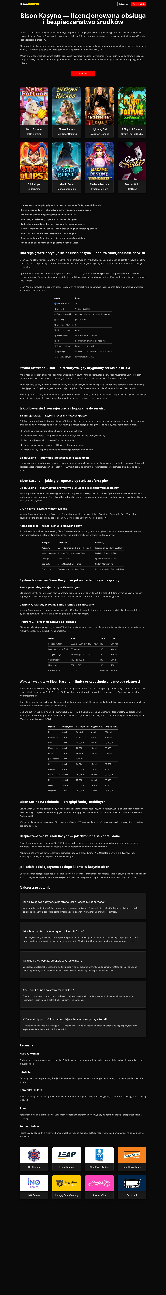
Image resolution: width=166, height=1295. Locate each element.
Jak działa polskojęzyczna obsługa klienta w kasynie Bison (49, 242)
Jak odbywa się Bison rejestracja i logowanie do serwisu (48, 214)
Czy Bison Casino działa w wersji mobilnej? (48, 990)
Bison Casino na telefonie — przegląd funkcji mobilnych (48, 233)
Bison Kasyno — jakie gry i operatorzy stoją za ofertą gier (48, 219)
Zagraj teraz (83, 73)
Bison (29, 4)
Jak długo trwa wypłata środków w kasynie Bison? (52, 960)
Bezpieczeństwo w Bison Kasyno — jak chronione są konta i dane (52, 238)
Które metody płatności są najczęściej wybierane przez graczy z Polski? (65, 1019)
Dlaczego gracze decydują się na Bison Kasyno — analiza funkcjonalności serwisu (61, 205)
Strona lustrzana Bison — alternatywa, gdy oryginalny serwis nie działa (55, 210)
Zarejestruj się (139, 4)
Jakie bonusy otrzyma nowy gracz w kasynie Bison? (53, 931)
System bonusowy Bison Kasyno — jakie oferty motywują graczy (52, 224)
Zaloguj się (123, 4)
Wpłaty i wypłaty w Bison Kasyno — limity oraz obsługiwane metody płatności (58, 228)
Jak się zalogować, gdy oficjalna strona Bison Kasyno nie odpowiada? (64, 902)
